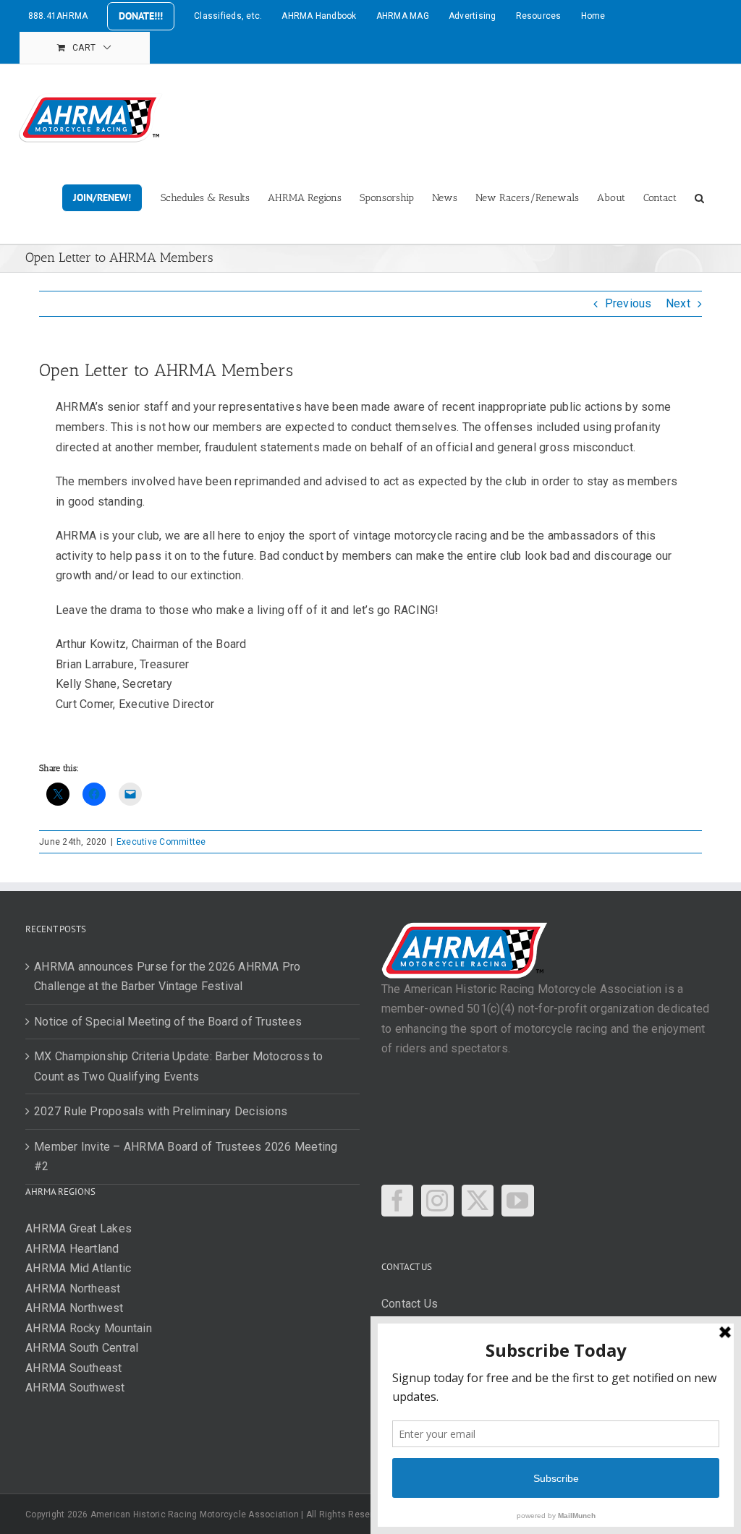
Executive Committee (161, 842)
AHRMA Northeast (73, 1288)
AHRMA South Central (82, 1348)
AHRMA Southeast (73, 1368)
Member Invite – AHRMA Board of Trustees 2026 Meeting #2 (185, 1157)
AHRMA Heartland (72, 1249)
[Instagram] (437, 1200)
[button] (699, 197)
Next (678, 303)
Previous (628, 303)
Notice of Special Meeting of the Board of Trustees (168, 1021)
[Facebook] (397, 1200)
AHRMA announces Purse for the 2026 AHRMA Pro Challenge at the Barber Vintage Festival (167, 977)
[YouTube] (517, 1200)
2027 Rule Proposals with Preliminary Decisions (160, 1111)
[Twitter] (478, 1200)
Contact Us (409, 1304)
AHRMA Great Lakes (78, 1228)
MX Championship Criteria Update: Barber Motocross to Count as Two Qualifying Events (178, 1066)
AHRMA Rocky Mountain (88, 1328)
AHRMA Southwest (75, 1387)
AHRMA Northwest (74, 1308)
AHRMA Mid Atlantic (78, 1268)
